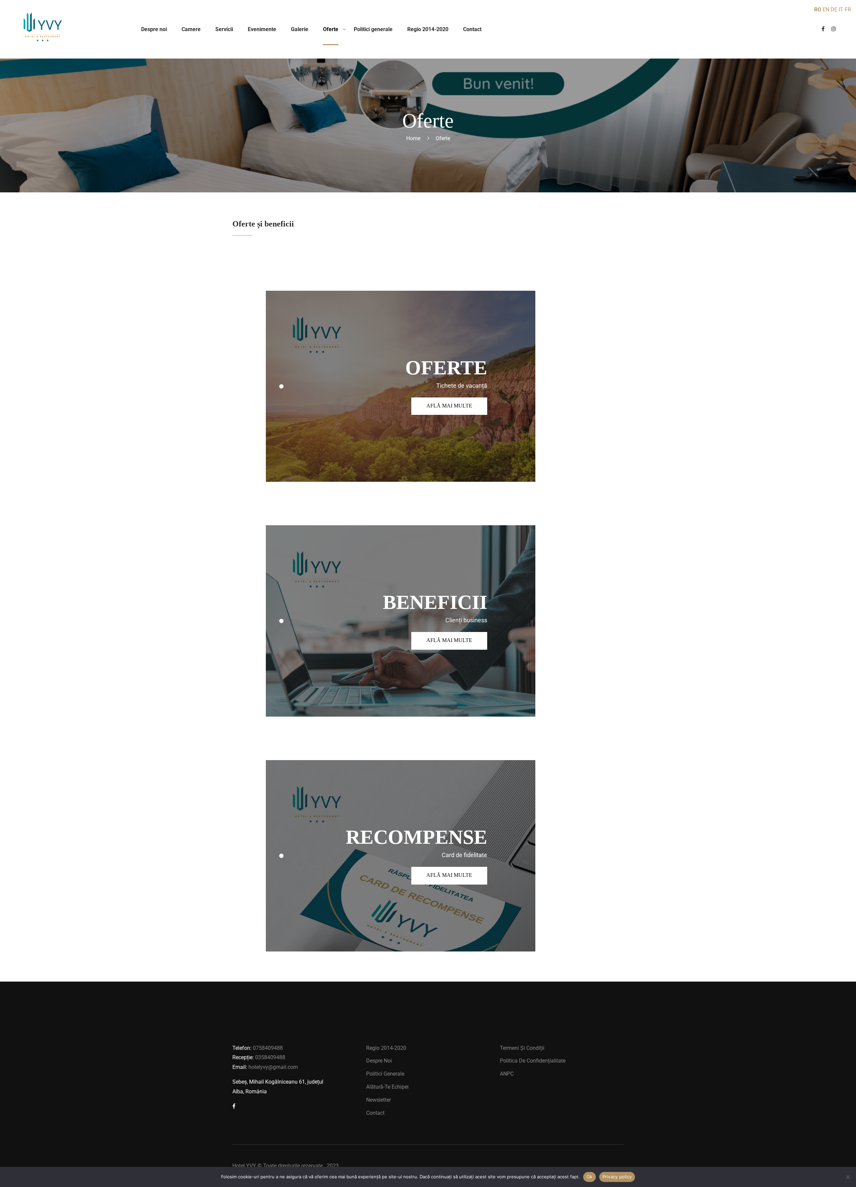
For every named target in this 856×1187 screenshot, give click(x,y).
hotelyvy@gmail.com (273, 1067)
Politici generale (385, 1074)
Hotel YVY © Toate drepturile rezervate (277, 1166)
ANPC (507, 1074)
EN (826, 9)
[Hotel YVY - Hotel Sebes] (42, 29)
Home (413, 138)
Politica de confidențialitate (532, 1061)
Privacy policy (617, 1176)
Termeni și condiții (522, 1048)
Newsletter (378, 1100)
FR (848, 9)
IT (841, 9)
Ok (589, 1176)
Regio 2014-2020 (386, 1048)
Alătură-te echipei (387, 1087)
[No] (847, 1177)
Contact (375, 1113)
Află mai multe (449, 405)
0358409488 (270, 1057)
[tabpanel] (401, 386)
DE (834, 9)
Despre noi (379, 1061)
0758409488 (268, 1048)
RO (817, 9)
